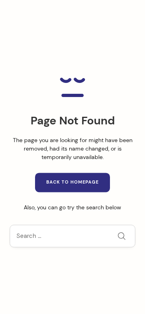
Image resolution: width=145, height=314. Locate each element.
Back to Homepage (72, 182)
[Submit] (121, 237)
